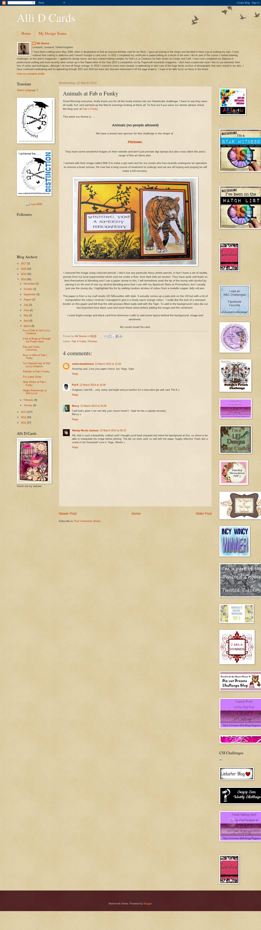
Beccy (75, 405)
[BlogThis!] (110, 336)
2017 (24, 263)
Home (26, 33)
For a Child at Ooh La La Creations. (36, 332)
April (26, 320)
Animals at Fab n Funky (36, 371)
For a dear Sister (32, 376)
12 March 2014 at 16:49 (92, 384)
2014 (24, 279)
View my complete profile (31, 73)
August (28, 299)
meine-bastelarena (83, 363)
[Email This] (106, 336)
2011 (24, 422)
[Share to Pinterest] (121, 336)
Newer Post (68, 513)
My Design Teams (53, 33)
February (29, 399)
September (30, 294)
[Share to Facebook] (117, 336)
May (26, 315)
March (27, 326)
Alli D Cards (46, 17)
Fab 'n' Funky (79, 341)
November (30, 283)
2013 (24, 412)
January (28, 405)
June (27, 310)
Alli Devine (42, 43)
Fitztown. (135, 142)
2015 (24, 274)
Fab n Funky (90, 108)
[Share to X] (113, 336)
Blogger (147, 903)
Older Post (203, 513)
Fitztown (92, 341)
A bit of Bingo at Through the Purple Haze (36, 340)
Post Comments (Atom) (87, 521)
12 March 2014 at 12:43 (108, 363)
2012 (24, 417)
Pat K (75, 384)
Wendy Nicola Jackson (85, 430)
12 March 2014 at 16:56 (93, 405)
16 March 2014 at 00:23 (113, 430)
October (28, 289)
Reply (75, 373)
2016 (24, 268)
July (26, 304)
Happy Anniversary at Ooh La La (35, 392)
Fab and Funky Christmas (31, 348)
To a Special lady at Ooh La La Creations (36, 365)
